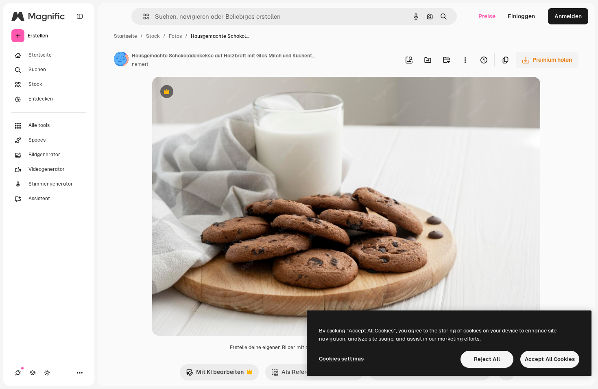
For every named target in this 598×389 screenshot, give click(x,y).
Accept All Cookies (550, 359)
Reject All (487, 359)
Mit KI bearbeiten (215, 374)
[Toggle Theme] (47, 372)
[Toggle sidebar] (79, 16)
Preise (486, 16)
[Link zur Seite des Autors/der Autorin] (121, 60)
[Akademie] (32, 372)
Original (204, 92)
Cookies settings (341, 358)
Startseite (125, 36)
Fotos (175, 36)
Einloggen (521, 16)
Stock (153, 36)
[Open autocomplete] (143, 16)
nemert (140, 64)
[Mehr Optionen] (465, 60)
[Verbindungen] (17, 372)
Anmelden (568, 16)
